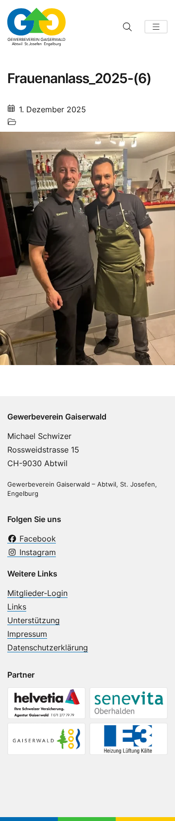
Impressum (27, 634)
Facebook (36, 538)
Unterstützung (33, 620)
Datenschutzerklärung (47, 647)
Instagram (36, 552)
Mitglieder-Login (37, 593)
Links (16, 606)
